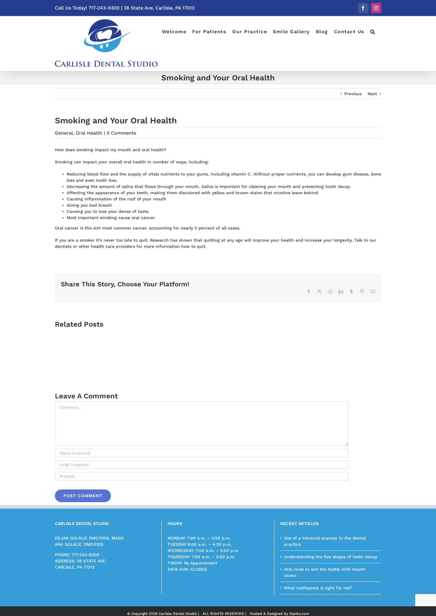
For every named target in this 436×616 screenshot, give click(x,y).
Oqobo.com (299, 614)
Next (372, 93)
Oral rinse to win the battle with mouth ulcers (324, 572)
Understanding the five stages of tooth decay (330, 556)
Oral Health (89, 133)
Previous (353, 93)
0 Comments (121, 133)
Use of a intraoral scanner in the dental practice (325, 541)
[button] (372, 31)
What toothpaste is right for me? (318, 587)
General (64, 133)
